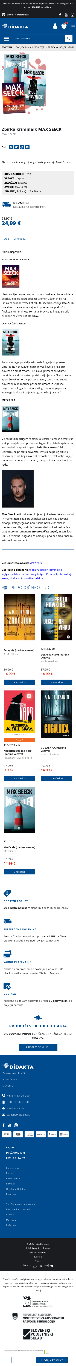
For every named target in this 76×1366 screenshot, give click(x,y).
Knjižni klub (12, 1167)
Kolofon (38, 1256)
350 (29, 174)
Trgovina (7, 47)
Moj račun (11, 1219)
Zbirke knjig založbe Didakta (26, 578)
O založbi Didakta (16, 1188)
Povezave (11, 1194)
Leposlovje (38, 47)
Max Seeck (9, 134)
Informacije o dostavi (18, 1209)
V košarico (19, 682)
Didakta (22, 182)
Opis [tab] (6, 238)
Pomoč (10, 1173)
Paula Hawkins (49, 661)
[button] (73, 26)
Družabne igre (16, 1152)
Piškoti (38, 1261)
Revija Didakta (15, 1158)
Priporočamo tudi (30, 587)
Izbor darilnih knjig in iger (29, 574)
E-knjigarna (22, 47)
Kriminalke (52, 574)
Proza (5, 578)
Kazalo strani (13, 1178)
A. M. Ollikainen (13, 654)
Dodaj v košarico (52, 1360)
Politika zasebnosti (38, 1252)
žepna (20, 178)
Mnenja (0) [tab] (19, 238)
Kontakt (10, 1183)
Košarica (11, 1225)
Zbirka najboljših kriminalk (44, 569)
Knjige (10, 1147)
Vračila (10, 1214)
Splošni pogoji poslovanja (20, 1204)
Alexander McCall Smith (18, 757)
